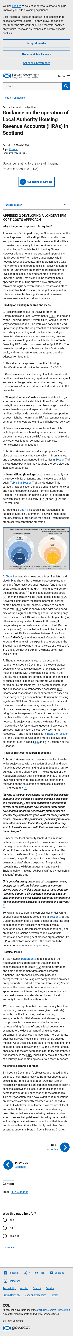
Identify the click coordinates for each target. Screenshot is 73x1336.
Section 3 (55, 916)
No (11, 1227)
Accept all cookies (36, 43)
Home (6, 97)
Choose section (13, 204)
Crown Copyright (12, 1295)
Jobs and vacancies (35, 1295)
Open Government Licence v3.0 (53, 1310)
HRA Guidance (19, 1192)
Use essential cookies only (36, 54)
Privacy (54, 1295)
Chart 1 (24, 509)
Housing (13, 149)
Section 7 (61, 459)
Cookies (50, 1288)
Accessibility (9, 1288)
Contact (37, 1288)
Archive (24, 1288)
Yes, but (14, 1236)
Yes (12, 1219)
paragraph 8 (28, 958)
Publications (18, 97)
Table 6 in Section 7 (22, 482)
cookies (16, 6)
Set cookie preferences (36, 63)
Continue (10, 1247)
